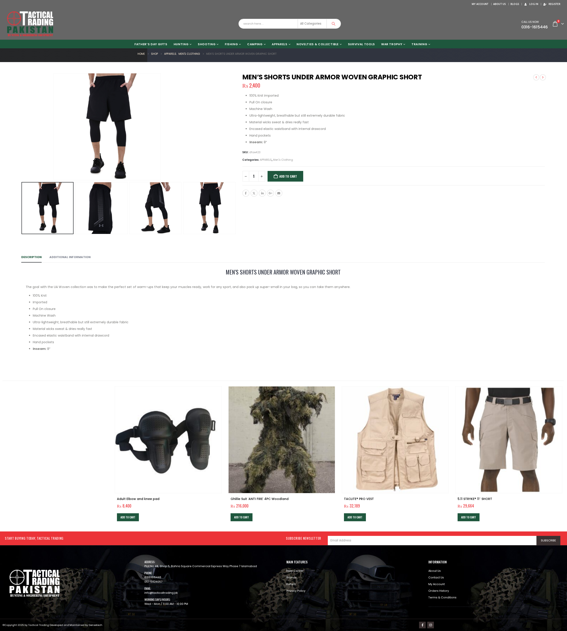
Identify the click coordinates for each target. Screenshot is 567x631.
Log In (533, 4)
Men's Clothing (283, 160)
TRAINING (419, 44)
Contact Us (436, 577)
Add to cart (288, 176)
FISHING (231, 44)
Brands (291, 577)
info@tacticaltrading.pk (161, 593)
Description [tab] (31, 257)
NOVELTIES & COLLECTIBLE (318, 44)
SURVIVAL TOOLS (361, 44)
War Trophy (391, 44)
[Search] (333, 23)
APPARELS (279, 44)
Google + (270, 193)
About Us (499, 4)
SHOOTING (207, 44)
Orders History (438, 591)
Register (554, 4)
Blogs (515, 4)
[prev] (536, 77)
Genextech (95, 625)
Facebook (245, 193)
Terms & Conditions (442, 597)
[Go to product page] (168, 439)
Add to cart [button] (127, 517)
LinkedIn (262, 193)
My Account (480, 4)
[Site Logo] (30, 24)
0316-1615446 (534, 27)
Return (291, 584)
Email (278, 193)
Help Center (295, 571)
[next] (543, 77)
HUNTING (181, 44)
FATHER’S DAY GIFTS (150, 44)
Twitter (254, 193)
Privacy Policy (295, 591)
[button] (19, 126)
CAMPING (255, 44)
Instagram (430, 625)
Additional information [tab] (70, 257)
